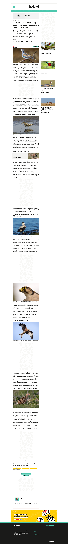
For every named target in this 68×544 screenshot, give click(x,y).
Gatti (23, 10)
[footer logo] (22, 525)
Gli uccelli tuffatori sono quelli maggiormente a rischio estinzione (47, 89)
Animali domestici (29, 10)
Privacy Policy (36, 534)
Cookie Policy (36, 535)
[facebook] (53, 525)
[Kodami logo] (34, 6)
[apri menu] (14, 7)
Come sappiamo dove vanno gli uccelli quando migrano (24, 460)
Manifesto (15, 10)
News (43, 10)
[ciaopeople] (51, 541)
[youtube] (51, 525)
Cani (20, 10)
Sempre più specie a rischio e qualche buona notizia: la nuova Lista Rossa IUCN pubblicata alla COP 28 (47, 109)
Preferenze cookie (37, 537)
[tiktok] (47, 525)
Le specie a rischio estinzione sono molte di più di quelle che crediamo (47, 71)
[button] (15, 519)
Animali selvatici (37, 10)
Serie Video (47, 10)
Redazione (35, 531)
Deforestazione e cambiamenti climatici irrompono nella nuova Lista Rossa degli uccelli (47, 52)
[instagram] (49, 525)
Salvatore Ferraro (25, 498)
